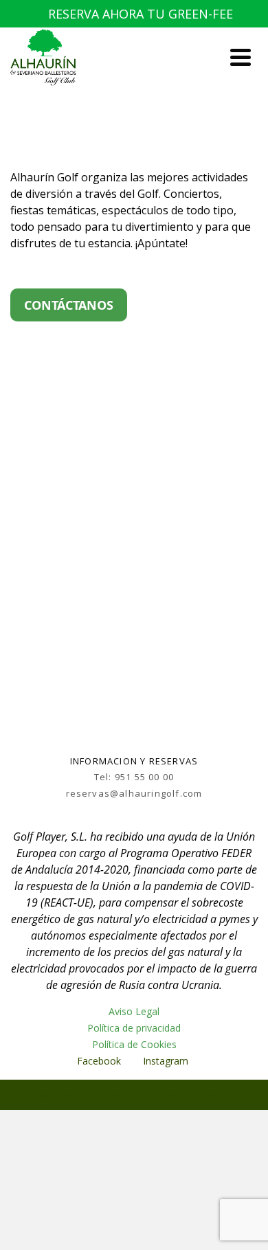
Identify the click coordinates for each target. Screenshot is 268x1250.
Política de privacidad (134, 1027)
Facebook (99, 1060)
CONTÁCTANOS (68, 305)
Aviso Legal (134, 1011)
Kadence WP (216, 1094)
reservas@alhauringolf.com (134, 793)
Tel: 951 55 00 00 (134, 777)
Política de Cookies (134, 1044)
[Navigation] (240, 57)
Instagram (167, 1060)
